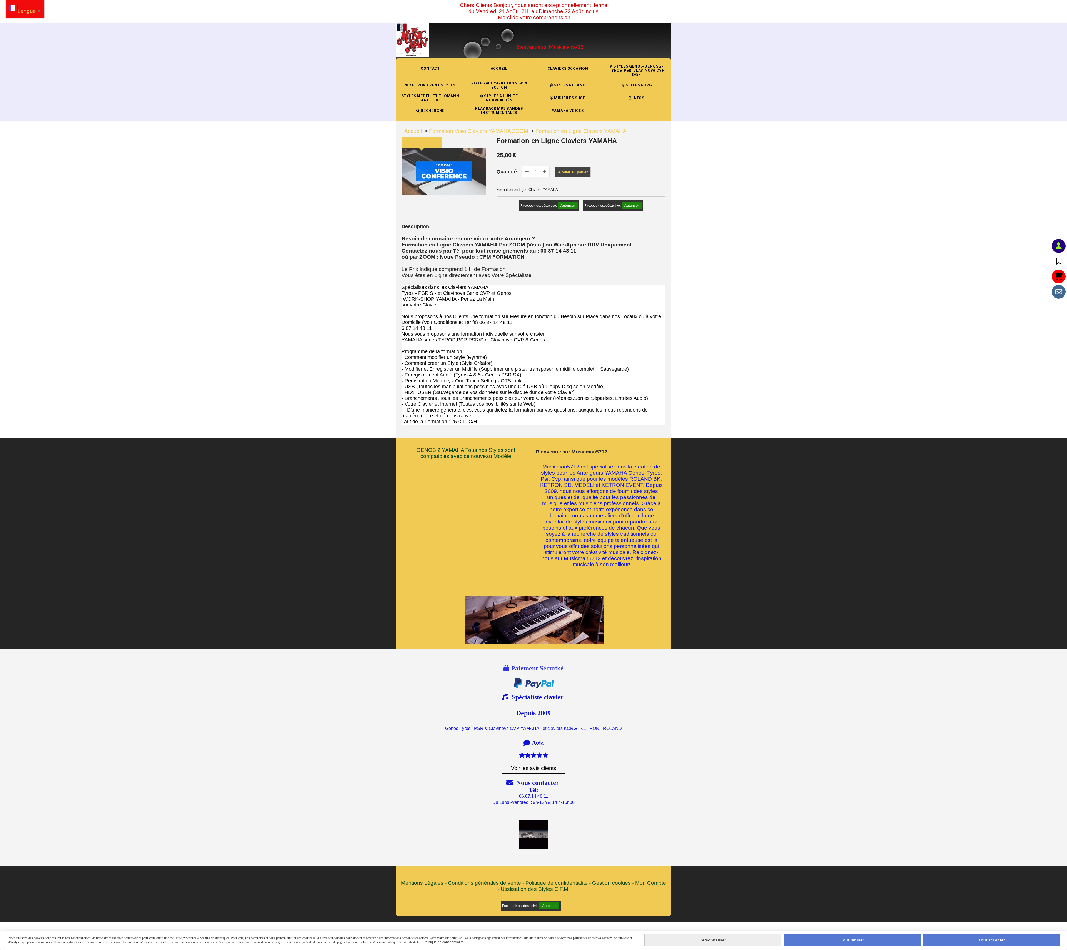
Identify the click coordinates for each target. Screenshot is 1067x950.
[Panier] (1059, 276)
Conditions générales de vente (484, 883)
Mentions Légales (422, 883)
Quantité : (508, 171)
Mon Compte (650, 883)
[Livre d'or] (1059, 261)
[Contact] (1059, 292)
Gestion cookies (612, 883)
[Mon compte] (1059, 246)
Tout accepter (992, 940)
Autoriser (567, 205)
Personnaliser (713, 940)
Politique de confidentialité (556, 883)
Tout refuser (852, 940)
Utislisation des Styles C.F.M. (535, 889)
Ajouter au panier (573, 172)
